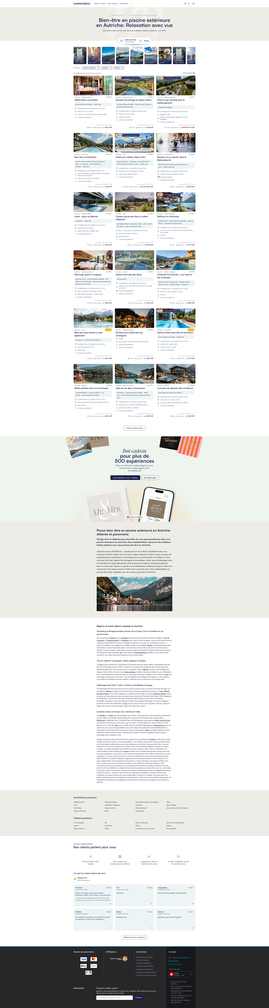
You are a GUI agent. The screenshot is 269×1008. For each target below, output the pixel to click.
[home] (82, 3)
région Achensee (80, 811)
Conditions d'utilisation (144, 969)
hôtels (157, 720)
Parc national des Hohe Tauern (177, 808)
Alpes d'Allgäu (171, 805)
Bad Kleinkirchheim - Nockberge (147, 802)
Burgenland (140, 811)
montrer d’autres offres (134, 428)
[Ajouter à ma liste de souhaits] (110, 78)
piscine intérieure (142, 823)
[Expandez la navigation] (131, 4)
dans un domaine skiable (175, 823)
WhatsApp (175, 961)
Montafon (125, 640)
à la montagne (79, 823)
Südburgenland (141, 808)
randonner (108, 826)
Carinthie (102, 715)
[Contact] (185, 3)
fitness (138, 826)
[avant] (195, 55)
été (164, 701)
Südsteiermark (159, 725)
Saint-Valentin (171, 829)
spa (121, 653)
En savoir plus (150, 477)
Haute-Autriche (110, 808)
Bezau (150, 645)
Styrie (111, 715)
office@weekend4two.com (181, 958)
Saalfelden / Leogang (112, 805)
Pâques (169, 826)
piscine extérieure (140, 653)
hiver (125, 704)
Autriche (153, 739)
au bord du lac (165, 720)
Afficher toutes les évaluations (134, 937)
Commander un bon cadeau (125, 477)
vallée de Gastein (159, 694)
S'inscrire (138, 998)
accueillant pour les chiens (145, 829)
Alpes (168, 802)
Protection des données (144, 966)
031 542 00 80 (177, 964)
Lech (167, 675)
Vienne (147, 730)
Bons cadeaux (113, 4)
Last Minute (124, 4)
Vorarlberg (125, 638)
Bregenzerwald (112, 640)
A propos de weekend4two (146, 972)
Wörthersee (101, 720)
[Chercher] (193, 3)
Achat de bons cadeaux (144, 957)
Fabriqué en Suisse (136, 517)
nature (126, 751)
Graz (116, 725)
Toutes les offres (100, 4)
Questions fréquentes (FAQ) (146, 975)
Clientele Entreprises (143, 963)
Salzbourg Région (111, 802)
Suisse (112, 638)
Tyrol (100, 665)
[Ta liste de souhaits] (188, 3)
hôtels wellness (130, 672)
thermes (108, 691)
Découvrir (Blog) (142, 960)
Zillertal (145, 669)
